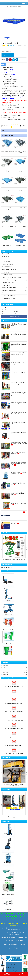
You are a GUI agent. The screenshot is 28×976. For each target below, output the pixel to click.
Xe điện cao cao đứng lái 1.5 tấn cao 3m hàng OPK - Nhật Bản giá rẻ (18, 503)
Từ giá (2, 311)
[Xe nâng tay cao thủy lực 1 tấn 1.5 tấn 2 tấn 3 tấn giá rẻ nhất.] (5, 356)
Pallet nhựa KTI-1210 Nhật (7, 151)
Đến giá (16, 311)
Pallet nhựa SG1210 (7, 245)
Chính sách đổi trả (6, 968)
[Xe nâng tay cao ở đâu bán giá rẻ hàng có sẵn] (5, 456)
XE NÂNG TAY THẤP (6, 259)
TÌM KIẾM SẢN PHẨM (14, 316)
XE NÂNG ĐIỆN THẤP (7, 266)
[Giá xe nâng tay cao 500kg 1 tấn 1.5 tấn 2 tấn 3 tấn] (14, 803)
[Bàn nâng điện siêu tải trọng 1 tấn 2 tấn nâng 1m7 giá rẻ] (14, 546)
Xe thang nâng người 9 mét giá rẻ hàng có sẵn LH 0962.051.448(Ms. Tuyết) (18, 463)
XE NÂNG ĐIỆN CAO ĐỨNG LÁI (9, 269)
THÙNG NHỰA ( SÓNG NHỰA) (9, 290)
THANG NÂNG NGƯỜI (7, 274)
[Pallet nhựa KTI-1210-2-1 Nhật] (20, 163)
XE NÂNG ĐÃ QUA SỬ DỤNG (8, 295)
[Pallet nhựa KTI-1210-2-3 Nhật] (20, 181)
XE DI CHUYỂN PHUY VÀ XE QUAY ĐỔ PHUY (12, 280)
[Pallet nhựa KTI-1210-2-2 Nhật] (7, 181)
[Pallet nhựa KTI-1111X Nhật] (20, 219)
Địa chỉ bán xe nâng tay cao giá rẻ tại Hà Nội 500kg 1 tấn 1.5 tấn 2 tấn (18, 394)
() (24, 3)
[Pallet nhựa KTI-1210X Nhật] (7, 163)
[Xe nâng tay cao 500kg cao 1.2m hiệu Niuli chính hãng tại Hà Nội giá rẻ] (5, 336)
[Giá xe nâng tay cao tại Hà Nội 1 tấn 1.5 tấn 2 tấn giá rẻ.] (5, 386)
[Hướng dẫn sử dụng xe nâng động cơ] (5, 436)
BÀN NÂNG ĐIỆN (5, 253)
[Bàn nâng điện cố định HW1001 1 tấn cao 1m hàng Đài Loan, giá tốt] (14, 771)
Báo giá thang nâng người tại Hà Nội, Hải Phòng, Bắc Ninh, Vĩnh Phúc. (18, 483)
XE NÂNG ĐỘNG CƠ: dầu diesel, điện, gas (11, 277)
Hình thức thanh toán (6, 965)
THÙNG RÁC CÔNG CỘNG (8, 282)
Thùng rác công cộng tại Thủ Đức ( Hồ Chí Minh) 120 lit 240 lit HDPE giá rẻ (18, 344)
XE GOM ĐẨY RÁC (6, 285)
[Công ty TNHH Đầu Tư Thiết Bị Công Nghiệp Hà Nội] (14, 1)
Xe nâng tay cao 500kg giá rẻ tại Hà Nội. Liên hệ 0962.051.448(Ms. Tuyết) (18, 493)
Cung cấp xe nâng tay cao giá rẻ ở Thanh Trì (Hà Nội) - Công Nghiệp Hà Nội (18, 324)
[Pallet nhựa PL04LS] (20, 238)
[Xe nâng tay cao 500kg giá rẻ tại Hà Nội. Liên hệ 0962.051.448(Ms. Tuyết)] (5, 495)
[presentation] (1, 549)
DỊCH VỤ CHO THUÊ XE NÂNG (9, 300)
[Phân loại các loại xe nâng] (5, 515)
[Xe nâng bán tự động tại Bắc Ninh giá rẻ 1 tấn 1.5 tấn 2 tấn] (5, 406)
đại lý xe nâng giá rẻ (7, 567)
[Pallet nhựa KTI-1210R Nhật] (20, 144)
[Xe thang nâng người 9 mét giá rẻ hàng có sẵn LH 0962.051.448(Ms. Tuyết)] (5, 466)
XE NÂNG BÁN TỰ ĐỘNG (7, 264)
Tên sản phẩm (4, 307)
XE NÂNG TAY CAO (6, 261)
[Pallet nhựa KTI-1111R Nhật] (7, 219)
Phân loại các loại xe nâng (16, 511)
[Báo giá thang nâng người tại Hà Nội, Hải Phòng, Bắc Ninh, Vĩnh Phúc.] (5, 485)
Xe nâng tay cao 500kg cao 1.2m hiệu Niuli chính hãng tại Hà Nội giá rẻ (18, 334)
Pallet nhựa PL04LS (20, 245)
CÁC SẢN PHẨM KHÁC (7, 293)
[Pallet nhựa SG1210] (7, 238)
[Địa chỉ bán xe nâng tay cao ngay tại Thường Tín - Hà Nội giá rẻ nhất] (5, 446)
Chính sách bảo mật (17, 968)
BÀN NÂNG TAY (5, 272)
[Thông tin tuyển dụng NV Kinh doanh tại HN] (5, 525)
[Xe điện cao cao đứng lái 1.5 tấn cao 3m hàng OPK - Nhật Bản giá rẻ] (5, 505)
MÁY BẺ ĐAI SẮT (5, 256)
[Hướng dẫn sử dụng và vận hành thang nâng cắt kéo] (5, 476)
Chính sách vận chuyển (19, 965)
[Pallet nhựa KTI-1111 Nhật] (20, 200)
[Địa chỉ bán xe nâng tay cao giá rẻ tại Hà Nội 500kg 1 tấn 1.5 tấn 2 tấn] (5, 396)
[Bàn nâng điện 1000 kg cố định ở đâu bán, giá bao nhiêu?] (5, 366)
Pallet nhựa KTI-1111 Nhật (20, 207)
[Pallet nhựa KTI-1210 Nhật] (7, 144)
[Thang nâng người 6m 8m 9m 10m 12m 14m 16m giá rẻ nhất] (5, 416)
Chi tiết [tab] (3, 64)
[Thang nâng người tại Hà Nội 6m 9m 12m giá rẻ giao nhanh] (5, 426)
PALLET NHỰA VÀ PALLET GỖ (9, 287)
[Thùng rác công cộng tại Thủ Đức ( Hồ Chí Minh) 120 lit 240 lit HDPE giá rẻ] (5, 346)
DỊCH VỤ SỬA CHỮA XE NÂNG (9, 298)
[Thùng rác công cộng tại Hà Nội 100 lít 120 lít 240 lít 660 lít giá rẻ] (5, 376)
